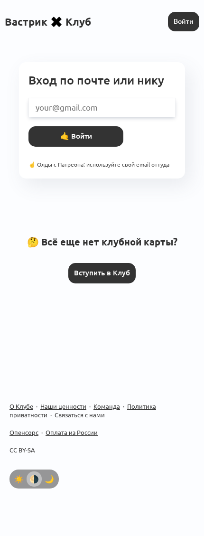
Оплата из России (72, 432)
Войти (184, 21)
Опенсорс (23, 432)
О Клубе (21, 406)
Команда (106, 406)
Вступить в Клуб (102, 273)
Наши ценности (63, 406)
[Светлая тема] (19, 479)
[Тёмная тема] (49, 479)
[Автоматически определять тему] (34, 479)
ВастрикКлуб (48, 22)
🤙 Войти (76, 136)
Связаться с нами (80, 415)
